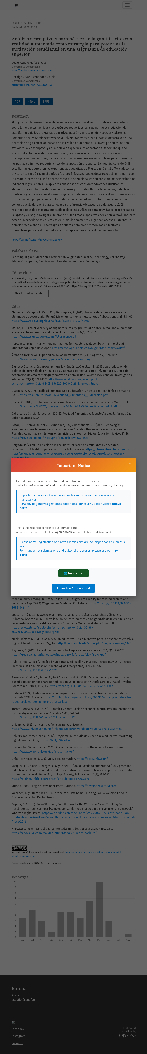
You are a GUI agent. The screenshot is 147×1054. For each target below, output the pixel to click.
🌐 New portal (73, 573)
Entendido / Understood (73, 588)
